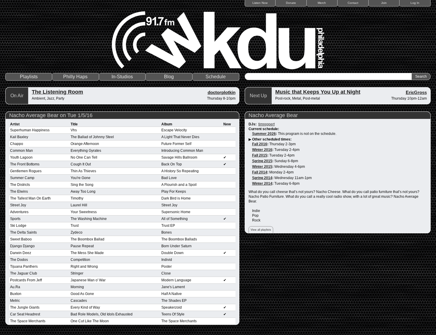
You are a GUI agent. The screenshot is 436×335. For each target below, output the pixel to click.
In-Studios (122, 76)
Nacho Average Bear (273, 115)
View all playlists (261, 229)
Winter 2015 (262, 167)
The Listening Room (57, 92)
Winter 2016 (262, 150)
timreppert (266, 124)
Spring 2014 (262, 178)
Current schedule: (264, 129)
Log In (414, 2)
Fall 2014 (259, 172)
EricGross (416, 92)
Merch (322, 2)
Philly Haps (75, 76)
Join (384, 2)
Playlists (29, 76)
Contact (353, 2)
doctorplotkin (221, 92)
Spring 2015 (262, 161)
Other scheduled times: (272, 139)
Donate (291, 2)
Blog (169, 76)
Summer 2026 (264, 134)
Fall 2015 (259, 155)
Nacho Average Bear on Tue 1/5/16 (51, 115)
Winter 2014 (262, 183)
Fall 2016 (259, 144)
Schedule (216, 76)
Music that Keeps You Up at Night (317, 92)
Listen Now (260, 2)
